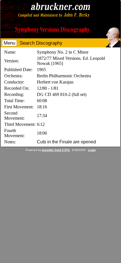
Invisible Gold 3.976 (56, 150)
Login (92, 150)
